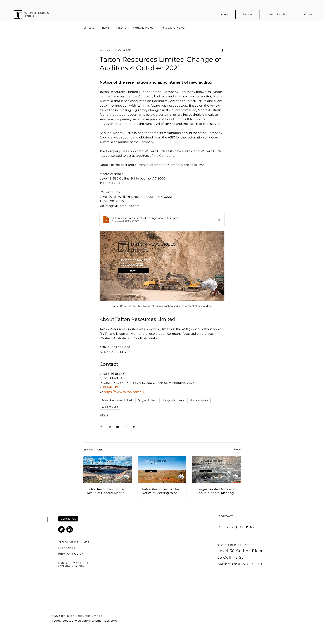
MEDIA (121, 27)
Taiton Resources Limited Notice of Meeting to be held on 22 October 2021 (161, 491)
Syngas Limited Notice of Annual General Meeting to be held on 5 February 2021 (215, 491)
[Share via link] (126, 426)
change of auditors (173, 400)
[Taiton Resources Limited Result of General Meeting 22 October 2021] (107, 469)
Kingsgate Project (173, 27)
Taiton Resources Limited (117, 400)
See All (237, 449)
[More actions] (222, 50)
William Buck (110, 406)
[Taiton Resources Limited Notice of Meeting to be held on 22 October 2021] (162, 469)
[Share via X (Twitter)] (109, 426)
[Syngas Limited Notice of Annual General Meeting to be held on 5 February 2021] (216, 469)
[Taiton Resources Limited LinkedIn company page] (69, 529)
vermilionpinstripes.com (99, 620)
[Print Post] (134, 426)
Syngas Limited (147, 400)
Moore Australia (199, 400)
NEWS (105, 27)
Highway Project (143, 27)
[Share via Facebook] (101, 426)
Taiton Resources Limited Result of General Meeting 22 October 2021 (107, 491)
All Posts (88, 27)
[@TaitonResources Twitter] (61, 529)
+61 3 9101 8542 (239, 527)
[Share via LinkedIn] (117, 426)
